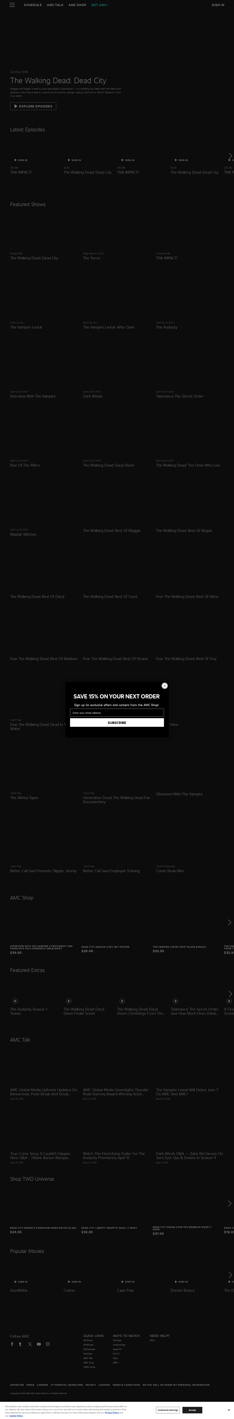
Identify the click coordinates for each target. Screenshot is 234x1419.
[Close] (228, 1409)
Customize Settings (168, 1410)
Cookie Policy (16, 1415)
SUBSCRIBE (117, 722)
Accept (192, 1410)
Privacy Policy (112, 1412)
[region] (117, 1410)
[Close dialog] (164, 686)
